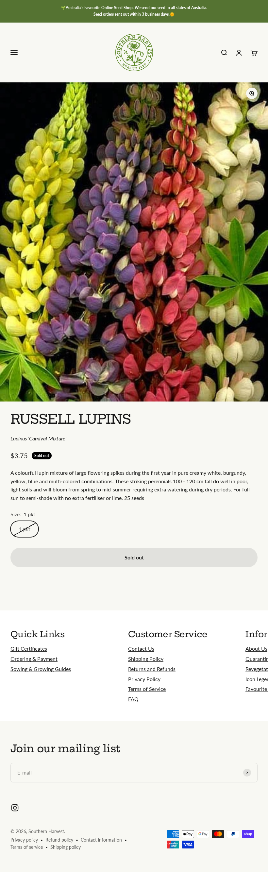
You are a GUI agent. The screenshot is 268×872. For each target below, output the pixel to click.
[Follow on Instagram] (14, 807)
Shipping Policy (145, 659)
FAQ (133, 699)
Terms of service (26, 847)
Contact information (101, 840)
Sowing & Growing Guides (40, 669)
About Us (256, 648)
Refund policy (59, 840)
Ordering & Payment (34, 659)
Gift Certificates (28, 648)
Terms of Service (147, 689)
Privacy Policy (144, 679)
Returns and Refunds (152, 669)
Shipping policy (65, 847)
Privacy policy (24, 840)
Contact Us (141, 648)
